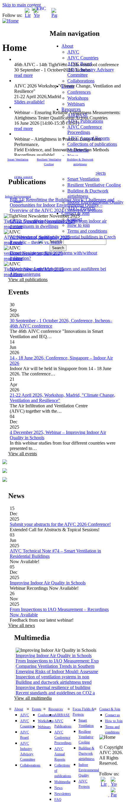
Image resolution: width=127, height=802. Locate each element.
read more (23, 75)
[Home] (10, 20)
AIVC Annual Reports (59, 754)
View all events (22, 453)
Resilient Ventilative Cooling (94, 184)
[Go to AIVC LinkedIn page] (27, 15)
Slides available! (29, 101)
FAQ (57, 800)
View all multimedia (33, 698)
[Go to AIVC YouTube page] (36, 15)
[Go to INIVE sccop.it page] (56, 15)
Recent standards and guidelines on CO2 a (55, 692)
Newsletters (62, 794)
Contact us (112, 715)
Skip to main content (21, 4)
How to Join (114, 721)
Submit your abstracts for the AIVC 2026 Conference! (60, 524)
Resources (71, 109)
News (58, 788)
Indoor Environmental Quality (89, 770)
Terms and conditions (87, 231)
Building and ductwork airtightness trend (54, 682)
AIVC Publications (85, 121)
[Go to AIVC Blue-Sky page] (45, 15)
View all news (21, 625)
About (67, 45)
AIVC (73, 51)
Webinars (76, 103)
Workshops (77, 98)
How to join (78, 225)
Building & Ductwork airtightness (87, 193)
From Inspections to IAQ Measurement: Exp (57, 660)
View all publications (28, 279)
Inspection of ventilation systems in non (52, 676)
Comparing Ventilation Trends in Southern (55, 666)
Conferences (79, 92)
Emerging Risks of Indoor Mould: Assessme (57, 671)
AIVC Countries (82, 57)
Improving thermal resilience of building (53, 687)
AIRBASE (62, 715)
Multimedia (62, 782)
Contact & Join (109, 709)
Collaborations (81, 80)
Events (36, 709)
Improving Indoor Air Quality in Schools (48, 582)
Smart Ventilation (83, 179)
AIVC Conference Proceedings (84, 129)
